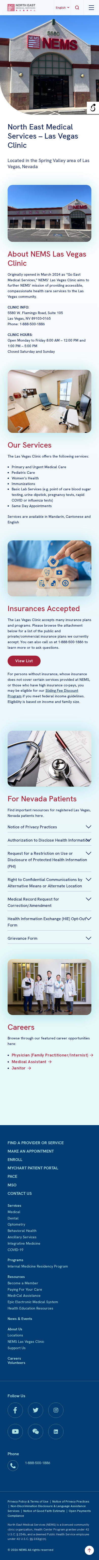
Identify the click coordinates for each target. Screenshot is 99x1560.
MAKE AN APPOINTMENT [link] (31, 1151)
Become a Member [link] (23, 1283)
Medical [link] (14, 1212)
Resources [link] (16, 1276)
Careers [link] (14, 1358)
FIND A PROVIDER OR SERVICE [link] (36, 1142)
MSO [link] (12, 1185)
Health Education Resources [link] (30, 1308)
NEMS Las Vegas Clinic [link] (26, 1341)
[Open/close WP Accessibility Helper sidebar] (93, 108)
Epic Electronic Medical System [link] (33, 1302)
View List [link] (24, 661)
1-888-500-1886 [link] (37, 1463)
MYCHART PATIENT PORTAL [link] (33, 1168)
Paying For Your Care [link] (25, 1289)
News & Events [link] (20, 1318)
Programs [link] (15, 1260)
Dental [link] (13, 1218)
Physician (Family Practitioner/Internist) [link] (50, 1055)
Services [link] (14, 1205)
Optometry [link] (16, 1224)
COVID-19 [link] (15, 1249)
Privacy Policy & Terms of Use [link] (28, 1501)
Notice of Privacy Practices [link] (70, 1501)
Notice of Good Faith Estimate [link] (44, 1511)
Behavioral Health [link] (22, 1230)
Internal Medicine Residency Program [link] (38, 1266)
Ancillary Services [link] (22, 1237)
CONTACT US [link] (20, 1193)
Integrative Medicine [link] (24, 1243)
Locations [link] (15, 1335)
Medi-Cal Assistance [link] (24, 1295)
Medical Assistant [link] (29, 1061)
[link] (21, 7)
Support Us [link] (17, 1348)
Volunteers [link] (16, 1362)
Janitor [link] (19, 1068)
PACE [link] (12, 1176)
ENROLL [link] (15, 1159)
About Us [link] (15, 1329)
